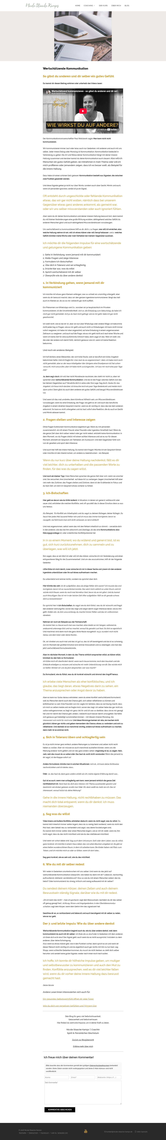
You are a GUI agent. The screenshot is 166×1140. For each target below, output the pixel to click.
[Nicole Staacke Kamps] (42, 5)
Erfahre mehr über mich (83, 1046)
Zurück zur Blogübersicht (83, 1040)
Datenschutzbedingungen (99, 1065)
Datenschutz (33, 1133)
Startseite (22, 1133)
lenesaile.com (63, 1133)
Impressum (45, 1133)
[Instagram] (86, 1131)
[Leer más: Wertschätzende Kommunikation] (83, 36)
